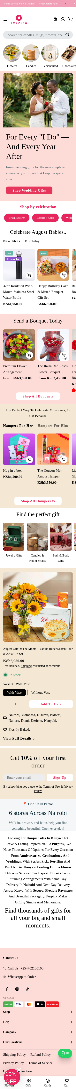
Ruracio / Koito (45, 217)
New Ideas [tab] (11, 241)
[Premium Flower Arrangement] (19, 345)
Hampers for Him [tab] (53, 426)
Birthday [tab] (32, 241)
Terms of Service (40, 1063)
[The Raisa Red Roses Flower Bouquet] (53, 345)
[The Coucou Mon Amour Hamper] (53, 449)
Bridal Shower (17, 217)
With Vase (14, 692)
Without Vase (40, 692)
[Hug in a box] (19, 449)
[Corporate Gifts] (55, 19)
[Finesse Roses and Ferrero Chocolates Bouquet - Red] (74, 390)
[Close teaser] (19, 1070)
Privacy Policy (13, 1063)
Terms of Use (51, 786)
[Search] (67, 35)
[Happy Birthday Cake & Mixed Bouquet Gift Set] (53, 265)
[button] (12, 1077)
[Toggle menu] (5, 19)
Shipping (26, 666)
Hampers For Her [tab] (18, 426)
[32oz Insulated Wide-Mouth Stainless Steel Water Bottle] (19, 265)
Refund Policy (40, 1054)
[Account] (62, 19)
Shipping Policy (14, 1054)
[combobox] (38, 35)
